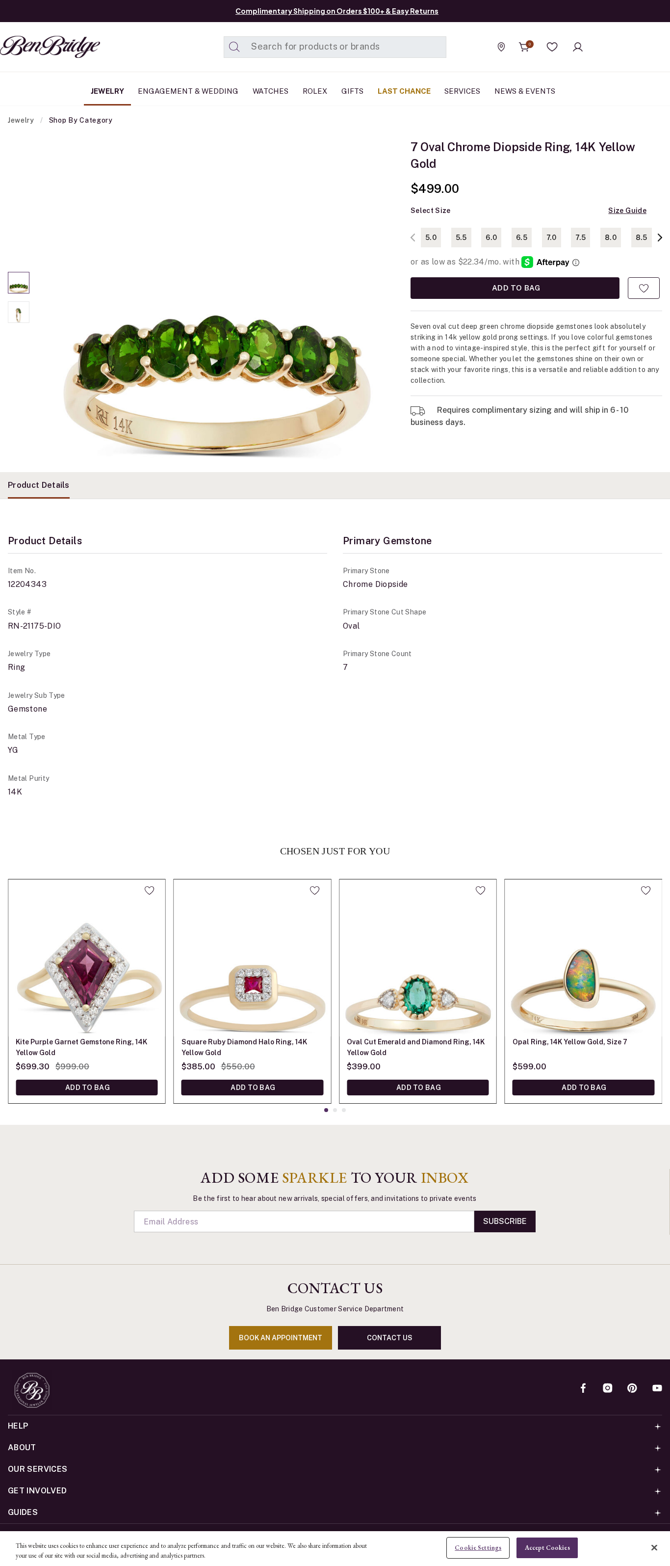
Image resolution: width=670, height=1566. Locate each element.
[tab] (39, 485)
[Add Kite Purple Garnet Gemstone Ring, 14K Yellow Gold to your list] (149, 890)
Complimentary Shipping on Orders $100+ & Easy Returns (336, 10)
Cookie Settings (478, 1547)
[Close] (654, 1547)
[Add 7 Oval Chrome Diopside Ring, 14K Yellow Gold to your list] (644, 288)
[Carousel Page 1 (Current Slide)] (18, 282)
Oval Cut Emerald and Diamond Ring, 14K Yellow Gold (416, 1047)
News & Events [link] (524, 91)
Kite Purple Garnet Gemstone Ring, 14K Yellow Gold (81, 1047)
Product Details (39, 485)
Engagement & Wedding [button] (188, 91)
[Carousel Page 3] (344, 1110)
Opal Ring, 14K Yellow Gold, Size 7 (570, 1042)
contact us (389, 1338)
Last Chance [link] (404, 91)
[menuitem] (107, 91)
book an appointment (280, 1338)
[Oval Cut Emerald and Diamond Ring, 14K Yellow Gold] (417, 957)
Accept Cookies (547, 1547)
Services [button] (462, 91)
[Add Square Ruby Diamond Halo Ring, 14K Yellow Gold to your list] (315, 890)
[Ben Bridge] (32, 47)
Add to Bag (515, 288)
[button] (552, 47)
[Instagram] (608, 1388)
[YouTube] (657, 1388)
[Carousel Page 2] (18, 312)
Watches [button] (270, 91)
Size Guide (627, 210)
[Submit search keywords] (234, 47)
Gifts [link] (352, 91)
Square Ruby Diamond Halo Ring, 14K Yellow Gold (244, 1047)
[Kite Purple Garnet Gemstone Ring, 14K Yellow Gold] (86, 957)
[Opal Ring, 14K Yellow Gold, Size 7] (583, 957)
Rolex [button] (315, 91)
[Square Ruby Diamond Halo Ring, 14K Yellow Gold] (252, 957)
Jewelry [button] (107, 91)
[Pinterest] (632, 1388)
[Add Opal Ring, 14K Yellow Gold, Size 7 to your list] (646, 890)
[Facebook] (583, 1388)
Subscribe (505, 1221)
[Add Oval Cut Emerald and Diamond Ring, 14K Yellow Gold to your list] (480, 890)
